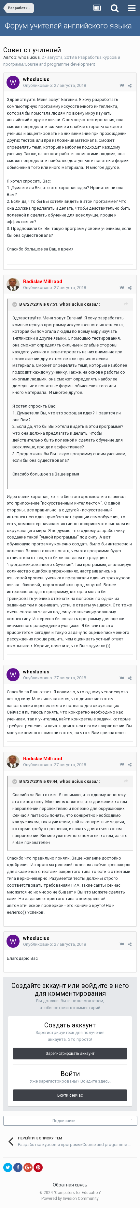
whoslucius (29, 57)
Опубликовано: (54, 85)
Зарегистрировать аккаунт (70, 1053)
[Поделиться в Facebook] (17, 1167)
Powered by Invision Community (70, 1198)
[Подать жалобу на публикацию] (121, 85)
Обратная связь (70, 1184)
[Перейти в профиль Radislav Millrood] (13, 284)
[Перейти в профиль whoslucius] (13, 82)
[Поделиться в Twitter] (7, 1167)
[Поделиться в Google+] (28, 1167)
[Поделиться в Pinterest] (38, 1167)
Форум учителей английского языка (68, 25)
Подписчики (64, 1121)
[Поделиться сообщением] (130, 85)
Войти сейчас (70, 1095)
